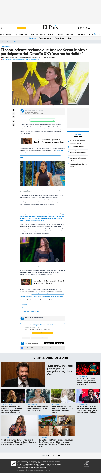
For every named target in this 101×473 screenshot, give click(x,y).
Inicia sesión (4, 28)
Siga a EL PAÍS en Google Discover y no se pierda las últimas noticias (20, 59)
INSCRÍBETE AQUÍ (42, 333)
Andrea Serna (26, 337)
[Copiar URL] (13, 124)
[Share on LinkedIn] (13, 121)
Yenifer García (59, 38)
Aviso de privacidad (41, 464)
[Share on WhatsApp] (13, 117)
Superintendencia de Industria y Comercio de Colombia (31, 467)
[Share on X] (13, 113)
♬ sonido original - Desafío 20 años (30, 311)
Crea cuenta (13, 28)
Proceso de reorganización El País (26, 469)
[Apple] (59, 343)
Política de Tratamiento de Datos (36, 329)
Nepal (69, 38)
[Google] (49, 343)
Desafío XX (34, 337)
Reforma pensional (45, 38)
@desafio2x (24, 304)
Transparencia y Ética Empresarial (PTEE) (39, 466)
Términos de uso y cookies (54, 464)
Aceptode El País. (37, 329)
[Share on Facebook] (13, 110)
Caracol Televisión (43, 337)
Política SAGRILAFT (22, 466)
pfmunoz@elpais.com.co (43, 470)
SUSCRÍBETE (21, 28)
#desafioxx (24, 308)
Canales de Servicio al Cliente (35, 462)
